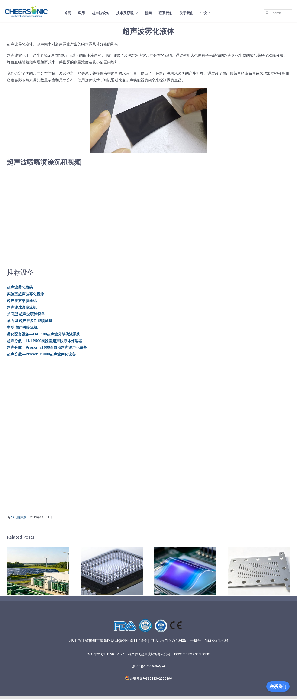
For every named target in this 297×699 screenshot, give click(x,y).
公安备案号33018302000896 (151, 678)
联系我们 (278, 686)
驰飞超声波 (18, 517)
